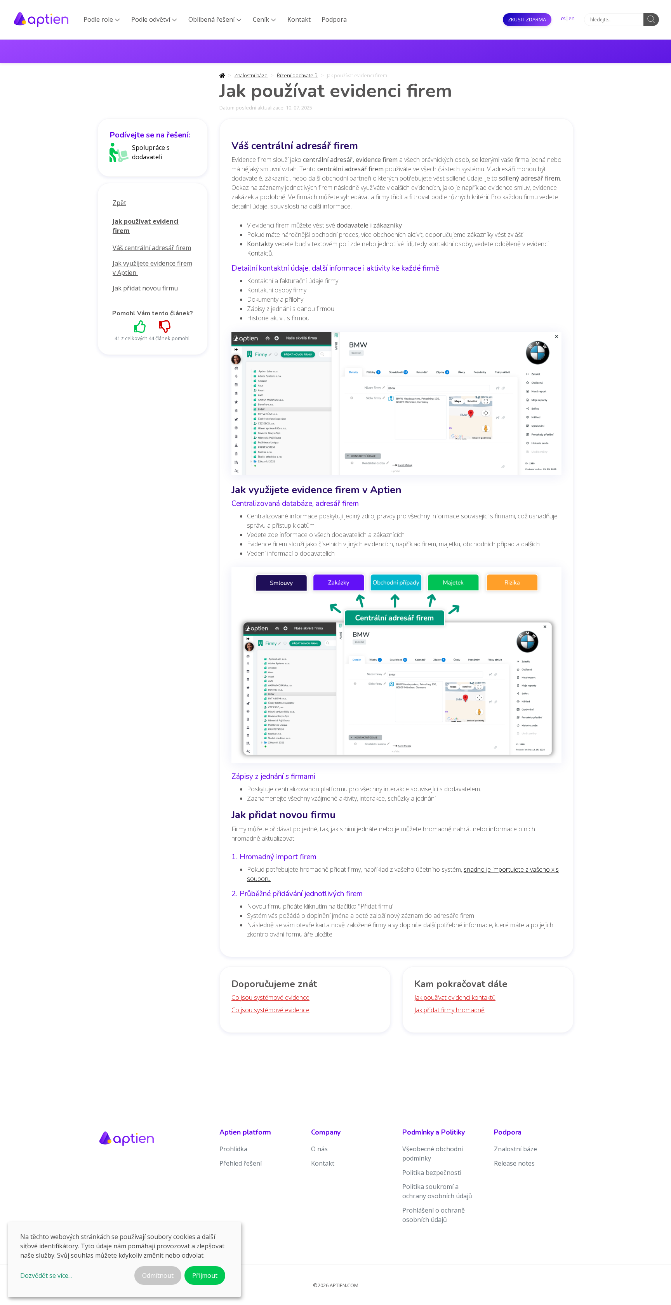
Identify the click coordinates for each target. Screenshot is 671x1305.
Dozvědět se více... (46, 1275)
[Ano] (140, 326)
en (571, 18)
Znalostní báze (251, 75)
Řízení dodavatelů (297, 75)
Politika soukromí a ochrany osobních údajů (437, 1191)
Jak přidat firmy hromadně (449, 1010)
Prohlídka (233, 1149)
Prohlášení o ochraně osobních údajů (433, 1215)
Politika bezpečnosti (431, 1172)
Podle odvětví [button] (154, 19)
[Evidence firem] (396, 405)
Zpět (119, 202)
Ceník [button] (264, 19)
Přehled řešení (240, 1163)
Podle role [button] (101, 19)
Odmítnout (158, 1275)
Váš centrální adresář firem (152, 247)
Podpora (334, 19)
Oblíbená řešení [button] (215, 19)
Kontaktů (259, 253)
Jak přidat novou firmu (145, 288)
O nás (319, 1149)
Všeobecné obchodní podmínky (432, 1154)
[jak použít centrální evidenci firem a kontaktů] (396, 667)
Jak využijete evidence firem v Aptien (152, 268)
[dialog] (124, 1259)
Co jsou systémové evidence (270, 997)
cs (563, 18)
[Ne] (165, 326)
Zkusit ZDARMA (527, 19)
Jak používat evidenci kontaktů (454, 997)
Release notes (514, 1163)
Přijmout (204, 1275)
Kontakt (299, 19)
